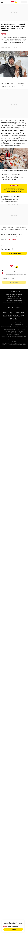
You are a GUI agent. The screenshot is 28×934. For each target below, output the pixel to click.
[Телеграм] (11, 291)
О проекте (8, 294)
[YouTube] (19, 291)
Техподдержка (22, 302)
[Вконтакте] (14, 291)
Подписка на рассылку (8, 271)
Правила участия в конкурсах (14, 296)
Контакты (14, 294)
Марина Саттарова (12, 239)
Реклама (20, 294)
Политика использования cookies (14, 300)
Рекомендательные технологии (10, 302)
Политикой (7, 274)
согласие (8, 272)
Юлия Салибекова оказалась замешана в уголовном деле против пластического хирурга (14, 189)
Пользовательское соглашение (14, 298)
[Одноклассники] (16, 291)
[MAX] (8, 291)
